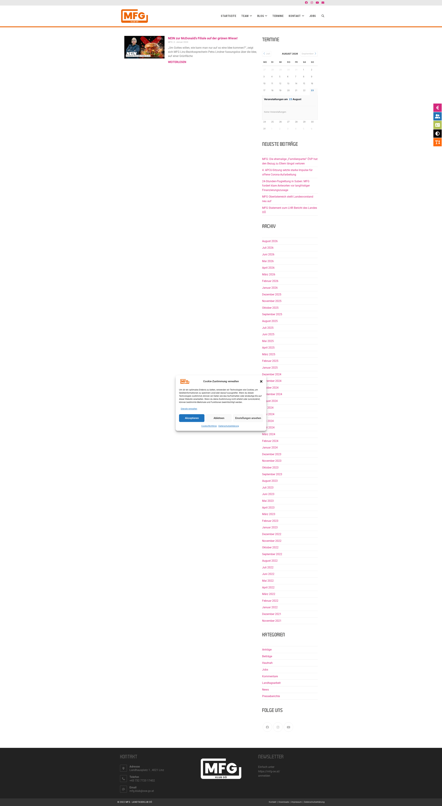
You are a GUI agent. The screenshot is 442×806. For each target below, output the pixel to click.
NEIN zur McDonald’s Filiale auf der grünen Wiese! (203, 38)
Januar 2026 (270, 287)
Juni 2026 (268, 254)
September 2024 (272, 394)
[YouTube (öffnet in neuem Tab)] (317, 2)
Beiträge (267, 656)
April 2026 (268, 267)
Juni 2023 (268, 494)
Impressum (296, 802)
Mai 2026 (268, 261)
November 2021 (271, 620)
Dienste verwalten (189, 409)
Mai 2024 (268, 421)
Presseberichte (271, 696)
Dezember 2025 (271, 294)
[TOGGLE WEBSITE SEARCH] (323, 16)
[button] (261, 381)
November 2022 (271, 541)
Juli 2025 (267, 327)
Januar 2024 (270, 447)
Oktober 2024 (270, 387)
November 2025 (271, 301)
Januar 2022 (270, 607)
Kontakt (272, 802)
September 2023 (272, 474)
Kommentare (270, 676)
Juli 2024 (267, 407)
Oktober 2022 (270, 547)
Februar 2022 (270, 600)
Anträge (267, 649)
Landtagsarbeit (271, 683)
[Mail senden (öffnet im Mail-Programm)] (322, 2)
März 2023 (268, 514)
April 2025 (268, 347)
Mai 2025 (268, 341)
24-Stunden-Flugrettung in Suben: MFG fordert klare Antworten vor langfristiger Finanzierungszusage (286, 186)
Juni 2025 (268, 334)
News (265, 689)
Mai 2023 (268, 500)
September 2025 (272, 314)
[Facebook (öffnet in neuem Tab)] (306, 2)
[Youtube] (288, 727)
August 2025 (270, 321)
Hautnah (267, 663)
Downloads (283, 802)
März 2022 (268, 594)
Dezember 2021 (271, 614)
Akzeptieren (192, 418)
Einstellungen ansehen (248, 418)
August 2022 (270, 560)
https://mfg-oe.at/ (269, 771)
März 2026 (268, 274)
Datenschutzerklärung (228, 426)
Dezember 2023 (271, 454)
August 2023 (270, 480)
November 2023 (271, 460)
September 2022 (272, 554)
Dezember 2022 (271, 534)
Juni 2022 (268, 574)
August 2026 (270, 241)
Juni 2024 (268, 414)
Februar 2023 (270, 520)
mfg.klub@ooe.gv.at (141, 791)
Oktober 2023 (270, 467)
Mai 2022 (268, 580)
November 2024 (271, 381)
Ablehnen (219, 418)
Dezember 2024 (271, 374)
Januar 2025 (270, 367)
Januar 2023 (270, 527)
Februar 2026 (270, 281)
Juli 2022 (267, 567)
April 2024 (268, 427)
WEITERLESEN (177, 62)
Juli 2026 (267, 247)
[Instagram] (278, 727)
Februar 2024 (270, 441)
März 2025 (268, 354)
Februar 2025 (270, 361)
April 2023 (268, 507)
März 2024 (268, 434)
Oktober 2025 (270, 307)
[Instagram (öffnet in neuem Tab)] (312, 2)
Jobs (265, 669)
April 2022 (268, 587)
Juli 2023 (267, 487)
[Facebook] (267, 727)
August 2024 (270, 401)
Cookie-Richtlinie (209, 426)
